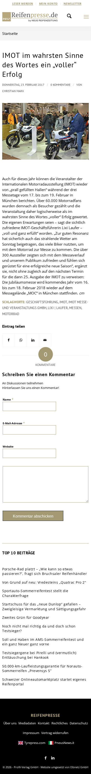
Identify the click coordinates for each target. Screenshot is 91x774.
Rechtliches (59, 723)
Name (8, 399)
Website (8, 446)
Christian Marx (13, 91)
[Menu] (86, 17)
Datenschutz (79, 723)
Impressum (31, 733)
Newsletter (73, 3)
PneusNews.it (64, 743)
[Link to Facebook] (45, 758)
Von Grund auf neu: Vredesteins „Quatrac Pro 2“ (44, 582)
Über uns (10, 723)
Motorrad (10, 314)
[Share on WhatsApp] (21, 340)
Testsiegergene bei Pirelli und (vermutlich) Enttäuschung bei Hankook (39, 655)
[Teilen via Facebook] (8, 340)
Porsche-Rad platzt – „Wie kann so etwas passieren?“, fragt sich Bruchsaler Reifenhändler (44, 571)
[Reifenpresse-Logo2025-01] (30, 16)
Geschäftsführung (42, 302)
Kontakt (44, 723)
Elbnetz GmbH (79, 767)
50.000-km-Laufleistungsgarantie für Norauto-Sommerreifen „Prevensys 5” (42, 668)
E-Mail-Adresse (14, 423)
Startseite (10, 33)
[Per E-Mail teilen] (45, 340)
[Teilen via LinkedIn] (33, 340)
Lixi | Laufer (58, 308)
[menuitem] (23, 3)
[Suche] (70, 16)
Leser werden (22, 3)
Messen (75, 308)
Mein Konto (48, 3)
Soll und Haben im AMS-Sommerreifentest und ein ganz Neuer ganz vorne (43, 642)
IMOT (63, 302)
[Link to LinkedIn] (53, 758)
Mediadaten (27, 723)
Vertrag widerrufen (54, 733)
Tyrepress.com (34, 743)
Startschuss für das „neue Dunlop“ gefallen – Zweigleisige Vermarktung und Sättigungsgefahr (44, 606)
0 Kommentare (60, 84)
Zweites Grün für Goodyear (25, 617)
